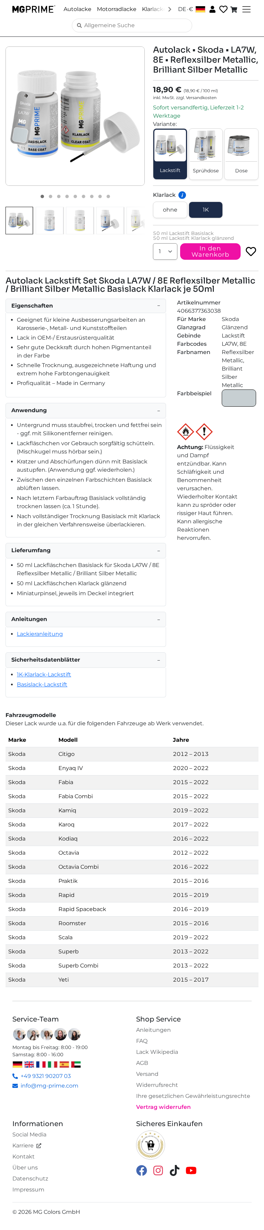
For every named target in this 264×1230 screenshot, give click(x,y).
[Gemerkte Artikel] (223, 9)
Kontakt (23, 1156)
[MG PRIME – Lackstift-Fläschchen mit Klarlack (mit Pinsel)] (140, 220)
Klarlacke (154, 9)
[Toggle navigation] (246, 9)
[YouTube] (191, 1170)
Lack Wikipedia (157, 1052)
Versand (147, 1074)
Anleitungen (153, 1030)
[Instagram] (158, 1170)
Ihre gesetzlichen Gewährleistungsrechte (193, 1096)
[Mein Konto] (212, 9)
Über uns (25, 1167)
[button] (75, 116)
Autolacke (77, 9)
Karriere (23, 1145)
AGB (142, 1063)
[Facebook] (141, 1170)
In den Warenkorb (210, 251)
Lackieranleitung (40, 634)
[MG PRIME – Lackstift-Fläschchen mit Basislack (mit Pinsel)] (110, 220)
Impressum (28, 1189)
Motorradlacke (116, 9)
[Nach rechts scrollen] (170, 8)
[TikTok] (174, 1170)
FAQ (141, 1041)
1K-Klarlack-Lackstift (44, 674)
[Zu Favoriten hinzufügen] (251, 251)
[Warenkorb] (234, 9)
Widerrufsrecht (157, 1085)
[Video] (108, 196)
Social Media (29, 1134)
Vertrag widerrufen (163, 1107)
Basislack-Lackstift (42, 684)
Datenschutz (30, 1178)
